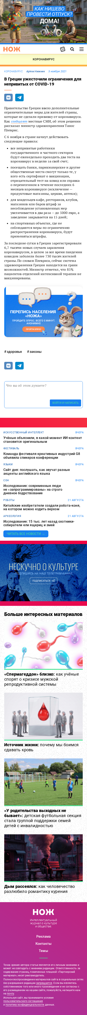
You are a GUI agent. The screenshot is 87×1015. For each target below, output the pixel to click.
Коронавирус (13, 71)
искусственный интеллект (23, 432)
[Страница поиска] (72, 49)
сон (6, 480)
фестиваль (11, 448)
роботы (8, 500)
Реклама (43, 937)
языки (8, 464)
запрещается (44, 983)
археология (12, 516)
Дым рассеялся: (39, 889)
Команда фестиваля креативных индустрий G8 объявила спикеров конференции (41, 455)
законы (36, 352)
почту (10, 993)
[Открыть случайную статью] (62, 49)
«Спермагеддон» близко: (41, 679)
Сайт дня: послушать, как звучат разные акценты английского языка (36, 471)
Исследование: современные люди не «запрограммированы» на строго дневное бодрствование (32, 489)
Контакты (43, 944)
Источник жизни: (41, 747)
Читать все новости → (26, 534)
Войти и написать (65, 402)
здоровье (14, 352)
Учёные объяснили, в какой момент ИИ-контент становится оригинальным (42, 439)
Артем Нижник (35, 71)
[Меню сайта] (81, 49)
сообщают (19, 121)
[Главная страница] (11, 49)
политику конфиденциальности (24, 1004)
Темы (43, 951)
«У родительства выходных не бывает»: (42, 818)
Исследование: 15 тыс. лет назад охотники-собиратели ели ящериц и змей (39, 523)
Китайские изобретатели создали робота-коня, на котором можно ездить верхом (41, 507)
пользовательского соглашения (23, 1001)
